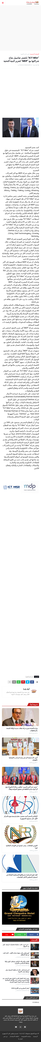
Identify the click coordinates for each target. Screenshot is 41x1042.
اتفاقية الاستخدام (14, 1036)
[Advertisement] (20, 28)
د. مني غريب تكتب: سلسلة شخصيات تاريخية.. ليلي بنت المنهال (16, 945)
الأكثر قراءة (34, 940)
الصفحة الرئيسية (34, 54)
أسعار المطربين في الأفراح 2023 (20, 988)
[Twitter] (28, 682)
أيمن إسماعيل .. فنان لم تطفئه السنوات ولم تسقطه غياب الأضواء (17, 971)
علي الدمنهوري (6, 1033)
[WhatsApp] (19, 682)
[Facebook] (32, 682)
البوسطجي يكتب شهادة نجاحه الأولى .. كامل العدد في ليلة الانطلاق (16, 954)
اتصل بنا (20, 1039)
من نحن (5, 1036)
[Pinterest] (23, 682)
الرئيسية (35, 1036)
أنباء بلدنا (26, 689)
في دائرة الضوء (25, 54)
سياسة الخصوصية (26, 1036)
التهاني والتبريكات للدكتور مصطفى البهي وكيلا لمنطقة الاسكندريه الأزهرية (17, 962)
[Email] (14, 682)
